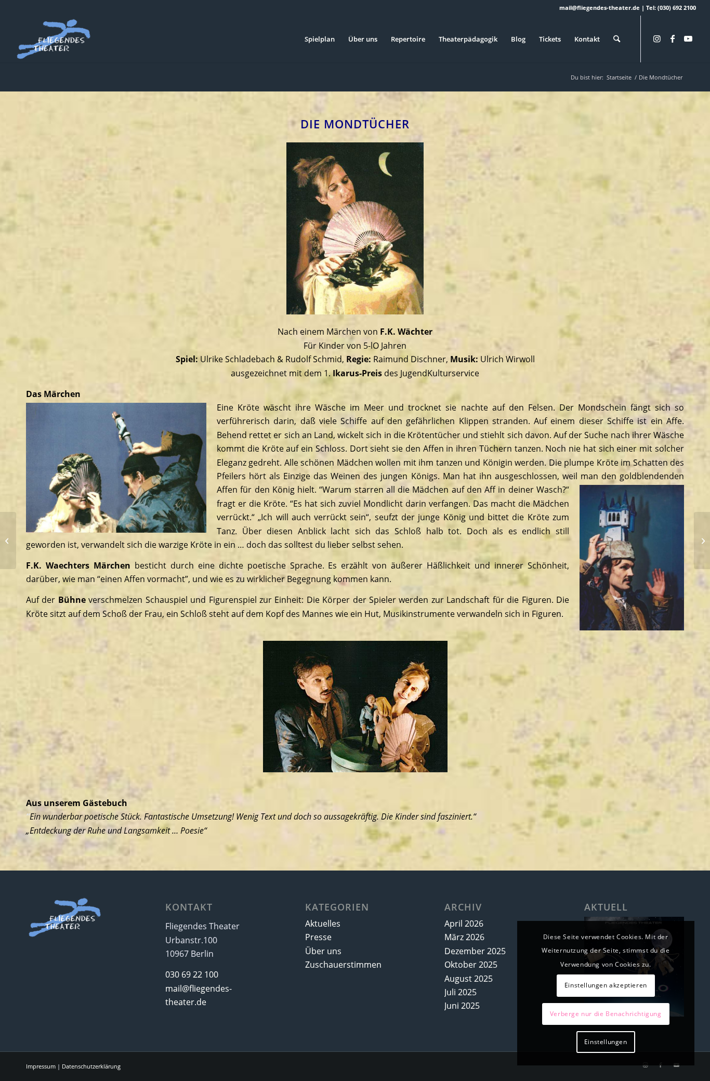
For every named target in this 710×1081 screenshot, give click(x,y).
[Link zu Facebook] (672, 38)
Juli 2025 (460, 992)
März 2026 (464, 937)
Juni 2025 (462, 1005)
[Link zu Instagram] (657, 38)
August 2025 (468, 978)
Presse (318, 937)
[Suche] (617, 39)
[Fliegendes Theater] (65, 39)
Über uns (323, 951)
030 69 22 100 (191, 974)
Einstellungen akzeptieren (605, 985)
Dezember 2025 (475, 951)
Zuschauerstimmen (343, 964)
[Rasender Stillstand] (702, 540)
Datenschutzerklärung (91, 1066)
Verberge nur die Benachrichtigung (606, 1013)
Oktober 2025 (470, 964)
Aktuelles (322, 923)
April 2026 (463, 923)
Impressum (41, 1066)
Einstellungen (605, 1041)
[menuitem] (319, 39)
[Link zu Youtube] (688, 38)
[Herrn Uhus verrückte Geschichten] (8, 540)
